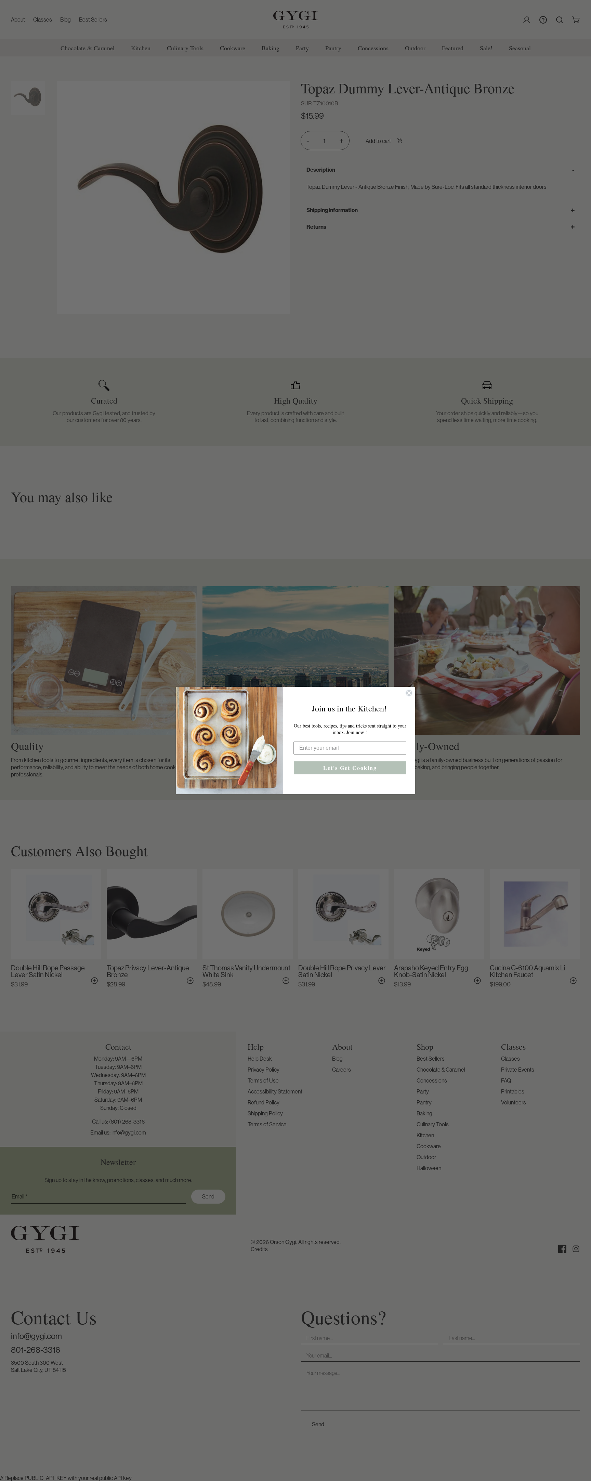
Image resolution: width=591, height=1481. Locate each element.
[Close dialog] (409, 693)
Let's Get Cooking (350, 768)
